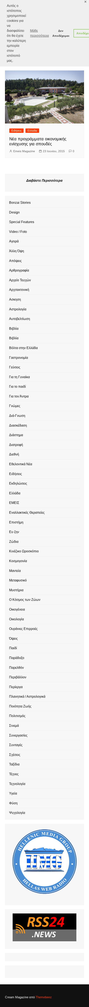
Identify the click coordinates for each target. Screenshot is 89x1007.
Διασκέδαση (18, 425)
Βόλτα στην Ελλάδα (23, 348)
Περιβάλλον (17, 677)
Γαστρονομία (18, 357)
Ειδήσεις (16, 130)
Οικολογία (16, 619)
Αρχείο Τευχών (20, 280)
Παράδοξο (16, 658)
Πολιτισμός (17, 716)
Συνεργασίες (18, 735)
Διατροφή (16, 445)
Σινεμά (14, 725)
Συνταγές (16, 745)
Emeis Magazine (24, 151)
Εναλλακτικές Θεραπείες (27, 512)
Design (14, 212)
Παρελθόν (16, 667)
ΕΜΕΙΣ (14, 503)
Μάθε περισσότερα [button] (39, 33)
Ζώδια (13, 541)
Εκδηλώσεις (18, 483)
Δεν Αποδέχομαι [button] (60, 33)
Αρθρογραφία (19, 270)
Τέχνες (14, 774)
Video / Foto (18, 231)
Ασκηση (15, 299)
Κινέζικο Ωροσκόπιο (24, 551)
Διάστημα (16, 435)
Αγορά (14, 241)
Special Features (21, 222)
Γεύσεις (14, 367)
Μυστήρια (16, 590)
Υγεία (13, 793)
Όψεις (13, 638)
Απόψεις (15, 261)
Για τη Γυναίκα (19, 377)
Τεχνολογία (17, 784)
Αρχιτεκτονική (19, 289)
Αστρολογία (17, 309)
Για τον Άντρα (19, 396)
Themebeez (44, 997)
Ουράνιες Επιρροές (23, 629)
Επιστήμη (16, 522)
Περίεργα (16, 687)
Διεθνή (14, 454)
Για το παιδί (17, 386)
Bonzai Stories (20, 202)
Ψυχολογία (17, 812)
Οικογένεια (17, 609)
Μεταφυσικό (18, 580)
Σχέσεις (14, 754)
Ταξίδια (14, 764)
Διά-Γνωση (17, 415)
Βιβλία (13, 328)
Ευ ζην (14, 532)
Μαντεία (15, 571)
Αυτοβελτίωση (19, 319)
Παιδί (13, 648)
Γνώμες (14, 406)
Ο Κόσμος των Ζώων (24, 599)
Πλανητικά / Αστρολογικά (27, 696)
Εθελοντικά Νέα (20, 464)
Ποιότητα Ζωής (20, 706)
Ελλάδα (32, 130)
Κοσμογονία (18, 561)
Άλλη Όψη (16, 251)
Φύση (13, 803)
